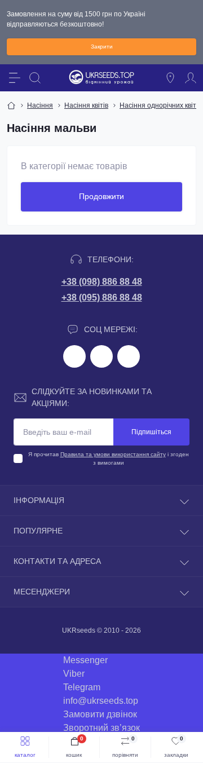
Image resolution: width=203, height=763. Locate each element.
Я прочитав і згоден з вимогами (108, 458)
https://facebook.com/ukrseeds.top (74, 356)
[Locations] (170, 77)
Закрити (102, 46)
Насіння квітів (86, 105)
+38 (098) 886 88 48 (101, 281)
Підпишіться (151, 432)
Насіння (40, 105)
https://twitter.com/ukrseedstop (101, 356)
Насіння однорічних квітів (160, 105)
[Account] (190, 77)
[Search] (35, 77)
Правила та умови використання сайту (113, 454)
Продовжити (101, 196)
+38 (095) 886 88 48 (101, 297)
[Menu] (14, 77)
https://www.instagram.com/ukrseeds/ (128, 356)
